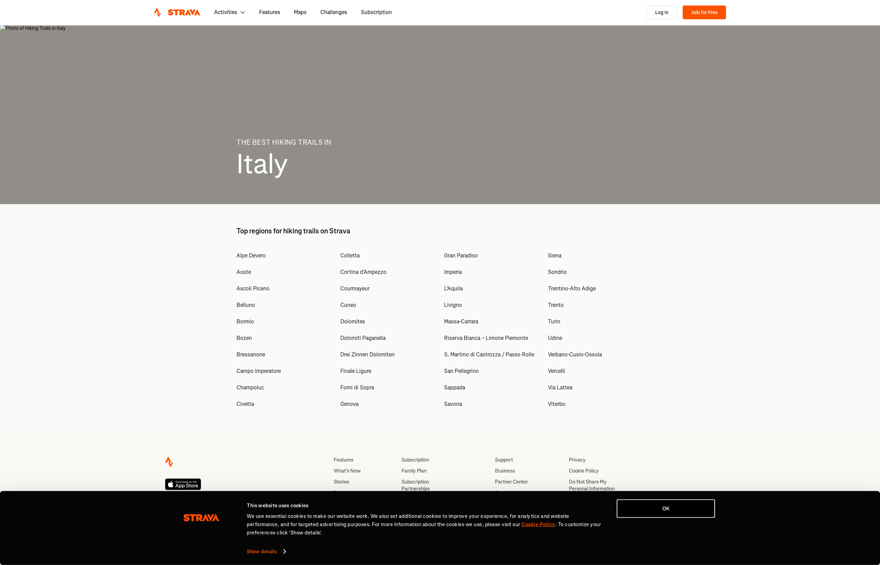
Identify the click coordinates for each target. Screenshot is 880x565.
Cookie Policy (584, 470)
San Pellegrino (461, 371)
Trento (556, 305)
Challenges (333, 12)
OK (666, 508)
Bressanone (250, 354)
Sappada (454, 387)
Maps (300, 12)
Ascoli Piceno (253, 288)
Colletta (350, 255)
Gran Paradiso (461, 255)
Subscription (376, 12)
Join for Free (704, 12)
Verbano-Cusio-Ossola (575, 354)
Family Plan (414, 470)
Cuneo (348, 305)
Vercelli (556, 371)
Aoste (243, 272)
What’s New (347, 470)
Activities (225, 12)
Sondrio (557, 272)
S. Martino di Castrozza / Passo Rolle (489, 354)
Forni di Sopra (357, 387)
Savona (453, 404)
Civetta (245, 404)
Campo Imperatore (258, 371)
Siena (554, 255)
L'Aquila (453, 288)
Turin (554, 321)
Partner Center (511, 481)
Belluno (245, 305)
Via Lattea (560, 387)
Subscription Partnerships (416, 485)
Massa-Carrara (461, 321)
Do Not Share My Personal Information (592, 485)
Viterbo (556, 404)
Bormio (245, 321)
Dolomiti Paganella (363, 338)
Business (505, 470)
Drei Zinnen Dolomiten (367, 354)
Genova (349, 404)
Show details (262, 551)
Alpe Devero (251, 255)
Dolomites (352, 321)
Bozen (244, 338)
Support (504, 459)
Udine (555, 338)
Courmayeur (355, 288)
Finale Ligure (355, 371)
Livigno (453, 305)
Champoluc (250, 387)
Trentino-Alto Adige (572, 288)
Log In (662, 12)
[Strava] (177, 12)
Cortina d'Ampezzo (363, 272)
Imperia (453, 272)
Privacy (577, 459)
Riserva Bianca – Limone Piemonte (486, 338)
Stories (341, 481)
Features (269, 12)
